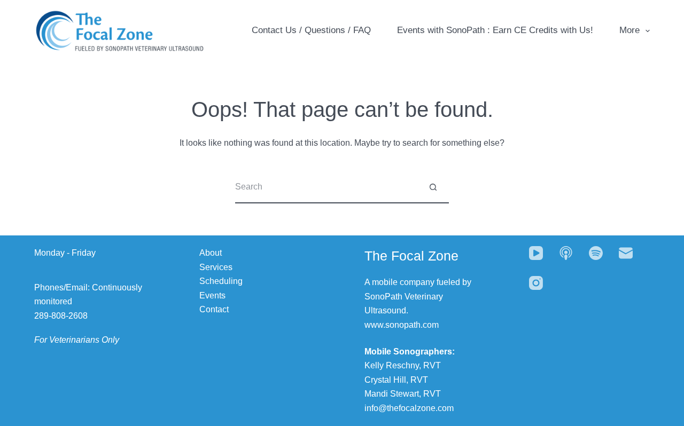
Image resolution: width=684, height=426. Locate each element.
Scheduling (221, 281)
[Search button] (433, 187)
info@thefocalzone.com (409, 408)
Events (212, 295)
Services (215, 267)
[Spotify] (596, 253)
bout (213, 252)
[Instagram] (536, 283)
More (629, 30)
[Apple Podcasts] (566, 253)
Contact (214, 309)
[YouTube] (536, 253)
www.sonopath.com (401, 324)
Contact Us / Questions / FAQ (311, 30)
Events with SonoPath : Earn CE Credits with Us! (495, 30)
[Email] (626, 253)
